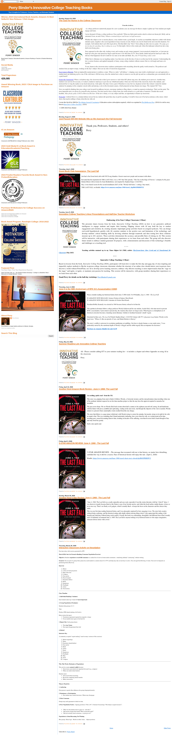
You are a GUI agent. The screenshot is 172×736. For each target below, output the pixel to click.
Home (111, 728)
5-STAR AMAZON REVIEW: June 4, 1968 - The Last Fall (84, 443)
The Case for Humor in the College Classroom (80, 20)
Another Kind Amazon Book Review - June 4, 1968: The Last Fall (88, 389)
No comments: (79, 112)
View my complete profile (8, 328)
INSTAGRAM (4, 70)
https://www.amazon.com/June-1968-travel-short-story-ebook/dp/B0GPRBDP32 (122, 458)
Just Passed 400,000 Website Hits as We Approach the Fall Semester (90, 119)
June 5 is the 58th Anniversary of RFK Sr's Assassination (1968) (88, 289)
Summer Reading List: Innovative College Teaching (82, 344)
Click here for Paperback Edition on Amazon (13, 214)
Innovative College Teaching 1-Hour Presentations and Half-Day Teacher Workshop (97, 214)
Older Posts (167, 728)
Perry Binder (15, 318)
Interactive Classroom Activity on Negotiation (79, 547)
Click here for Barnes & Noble (9, 216)
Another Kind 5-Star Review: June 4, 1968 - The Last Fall (84, 497)
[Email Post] (84, 112)
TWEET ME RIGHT (6, 68)
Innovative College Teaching (73, 104)
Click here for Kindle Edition (9, 215)
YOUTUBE (4, 67)
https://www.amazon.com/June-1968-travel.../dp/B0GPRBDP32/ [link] (122, 187)
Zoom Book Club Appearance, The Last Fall (79, 171)
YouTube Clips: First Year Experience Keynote (16, 270)
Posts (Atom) (71, 732)
